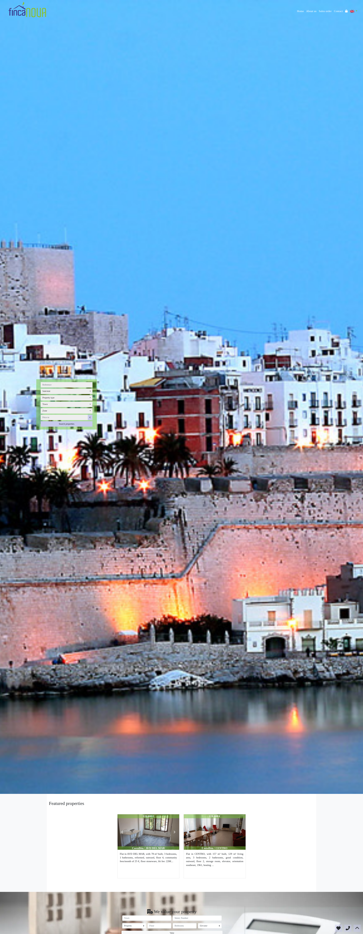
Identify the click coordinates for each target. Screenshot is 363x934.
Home (300, 11)
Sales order (325, 11)
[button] (27, 397)
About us (311, 11)
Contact (338, 11)
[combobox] (66, 391)
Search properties (66, 424)
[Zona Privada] (346, 11)
